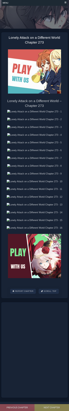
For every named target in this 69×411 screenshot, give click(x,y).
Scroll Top (50, 291)
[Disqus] (34, 349)
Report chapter (24, 291)
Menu (5, 3)
